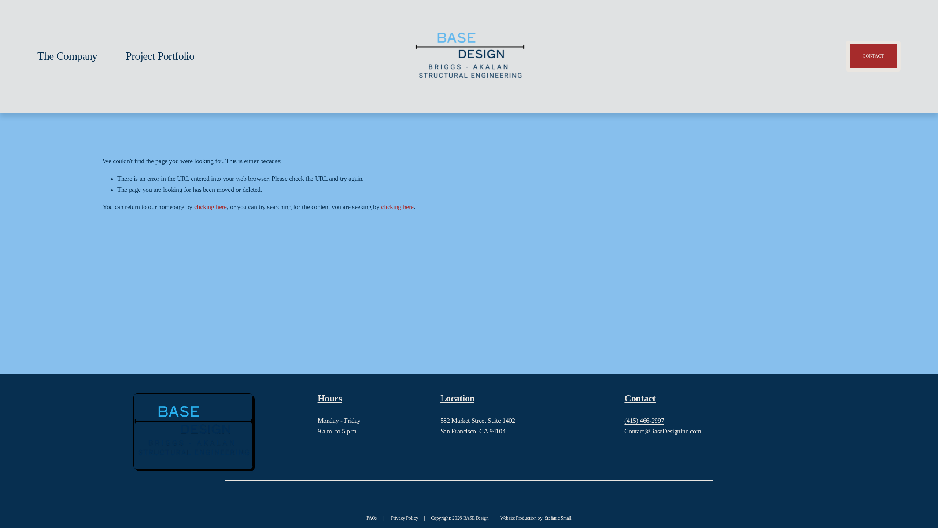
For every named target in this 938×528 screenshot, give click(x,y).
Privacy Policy (404, 518)
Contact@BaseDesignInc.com (662, 431)
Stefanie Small (558, 518)
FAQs (371, 518)
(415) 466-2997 (644, 420)
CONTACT (873, 56)
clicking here (210, 206)
